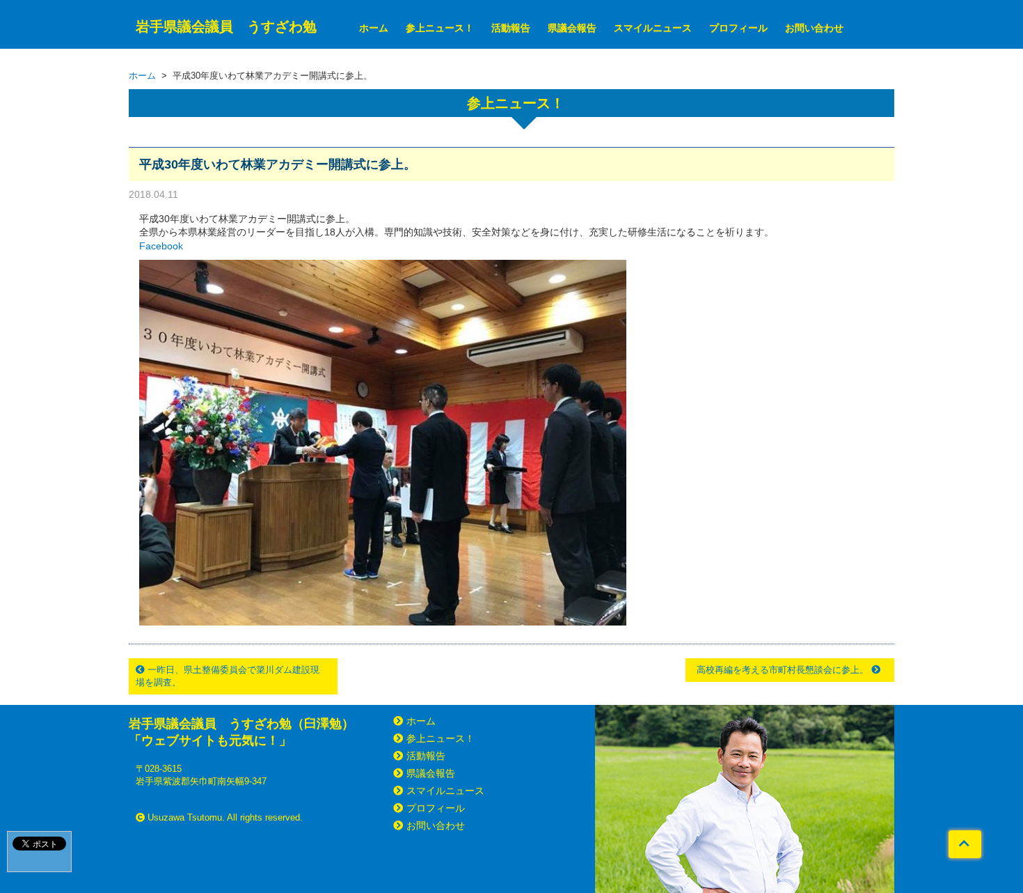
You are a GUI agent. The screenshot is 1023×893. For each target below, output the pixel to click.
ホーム (373, 27)
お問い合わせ (814, 27)
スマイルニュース (653, 27)
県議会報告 (572, 27)
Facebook (161, 245)
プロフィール (738, 27)
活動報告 (510, 27)
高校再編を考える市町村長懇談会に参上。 (784, 670)
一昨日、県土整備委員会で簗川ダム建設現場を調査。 (227, 676)
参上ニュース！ (440, 27)
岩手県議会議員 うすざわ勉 (226, 26)
